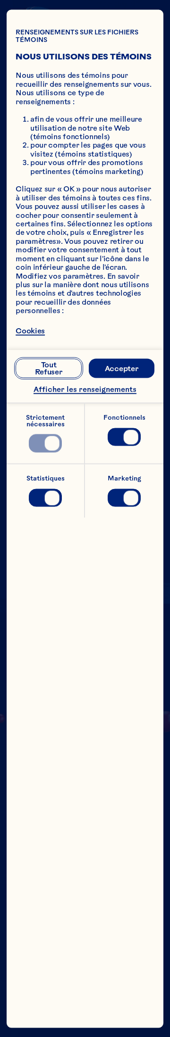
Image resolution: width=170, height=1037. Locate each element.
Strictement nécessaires (46, 421)
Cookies (30, 330)
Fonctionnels (124, 418)
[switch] (45, 443)
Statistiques (45, 478)
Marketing (124, 478)
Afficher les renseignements (85, 389)
